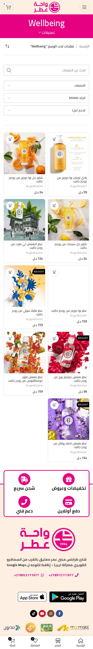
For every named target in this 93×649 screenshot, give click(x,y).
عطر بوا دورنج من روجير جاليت (69, 310)
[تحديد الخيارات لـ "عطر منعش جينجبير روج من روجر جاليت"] (54, 338)
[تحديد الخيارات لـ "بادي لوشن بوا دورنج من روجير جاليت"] (54, 139)
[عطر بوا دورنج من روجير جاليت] (68, 286)
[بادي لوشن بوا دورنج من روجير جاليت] (68, 153)
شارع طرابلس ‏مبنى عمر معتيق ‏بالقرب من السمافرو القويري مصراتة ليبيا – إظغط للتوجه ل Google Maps (47, 562)
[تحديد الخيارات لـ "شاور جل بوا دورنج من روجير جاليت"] (10, 139)
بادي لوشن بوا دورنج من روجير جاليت (72, 179)
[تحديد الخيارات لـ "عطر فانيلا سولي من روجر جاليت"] (10, 272)
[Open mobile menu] (84, 7)
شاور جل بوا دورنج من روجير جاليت (26, 179)
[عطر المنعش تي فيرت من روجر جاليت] (24, 220)
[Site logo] (46, 7)
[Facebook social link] (59, 613)
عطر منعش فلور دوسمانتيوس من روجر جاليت (25, 378)
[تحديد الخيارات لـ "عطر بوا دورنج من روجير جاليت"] (54, 272)
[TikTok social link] (33, 613)
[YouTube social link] (42, 613)
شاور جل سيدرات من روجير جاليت (71, 245)
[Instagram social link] (50, 613)
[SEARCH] (9, 70)
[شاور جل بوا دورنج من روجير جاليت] (24, 153)
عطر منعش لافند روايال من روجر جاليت (70, 445)
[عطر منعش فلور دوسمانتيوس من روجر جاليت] (24, 352)
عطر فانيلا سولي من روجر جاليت (27, 312)
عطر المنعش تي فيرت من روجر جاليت (27, 245)
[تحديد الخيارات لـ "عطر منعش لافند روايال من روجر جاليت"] (54, 405)
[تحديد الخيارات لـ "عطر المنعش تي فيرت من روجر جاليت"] (10, 205)
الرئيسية (84, 46)
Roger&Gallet (78, 186)
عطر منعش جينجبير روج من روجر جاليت (70, 378)
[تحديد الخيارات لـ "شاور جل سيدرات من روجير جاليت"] (54, 205)
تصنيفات (48, 32)
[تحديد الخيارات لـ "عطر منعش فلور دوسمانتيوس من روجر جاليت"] (10, 338)
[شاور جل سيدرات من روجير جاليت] (68, 220)
